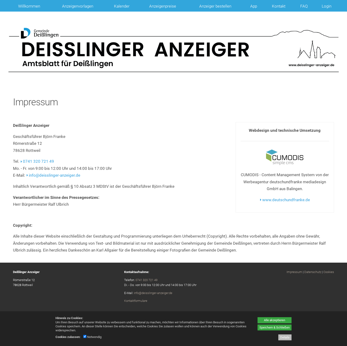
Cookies (328, 272)
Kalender (122, 6)
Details (285, 337)
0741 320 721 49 (38, 161)
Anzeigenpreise (162, 6)
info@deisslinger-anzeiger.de (54, 175)
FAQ (304, 6)
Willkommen (29, 6)
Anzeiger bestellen (215, 6)
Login (326, 6)
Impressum (294, 272)
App (253, 6)
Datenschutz (312, 272)
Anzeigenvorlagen (77, 6)
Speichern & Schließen (274, 327)
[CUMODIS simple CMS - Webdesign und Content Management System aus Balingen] (284, 163)
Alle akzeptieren (274, 320)
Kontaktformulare (135, 301)
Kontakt (278, 6)
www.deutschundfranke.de (286, 199)
